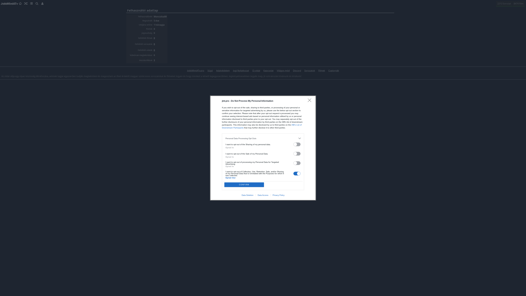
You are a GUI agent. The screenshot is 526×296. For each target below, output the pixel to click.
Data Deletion (247, 195)
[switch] (297, 144)
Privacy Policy (279, 195)
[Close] (310, 101)
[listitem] (263, 138)
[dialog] (263, 148)
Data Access (263, 195)
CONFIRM (244, 185)
